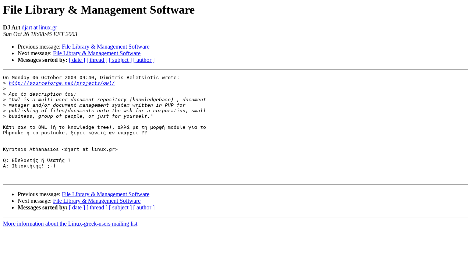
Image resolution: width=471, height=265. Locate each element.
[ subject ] (120, 60)
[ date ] (77, 60)
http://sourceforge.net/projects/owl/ (62, 83)
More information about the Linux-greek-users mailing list (70, 223)
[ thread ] (96, 60)
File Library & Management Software (105, 46)
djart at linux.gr (39, 27)
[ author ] (144, 60)
